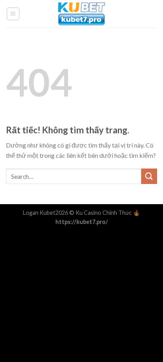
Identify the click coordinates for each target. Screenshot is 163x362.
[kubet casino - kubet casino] (81, 14)
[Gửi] (149, 176)
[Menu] (13, 14)
